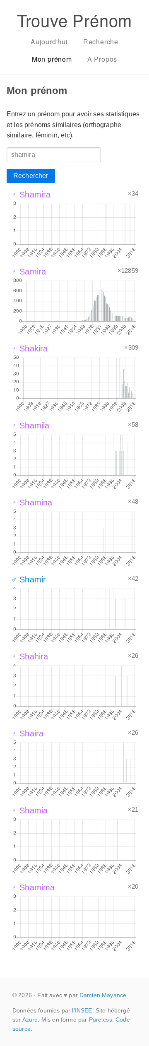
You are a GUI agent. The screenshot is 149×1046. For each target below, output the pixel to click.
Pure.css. (101, 1019)
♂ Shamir (28, 579)
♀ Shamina (31, 502)
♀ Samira (28, 271)
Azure (30, 1019)
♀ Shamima (33, 887)
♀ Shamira (30, 194)
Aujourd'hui (49, 41)
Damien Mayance (102, 995)
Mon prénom (52, 59)
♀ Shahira (29, 656)
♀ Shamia (29, 810)
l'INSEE (82, 1010)
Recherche (100, 41)
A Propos (102, 59)
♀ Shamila (30, 425)
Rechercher (30, 175)
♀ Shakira (29, 348)
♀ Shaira (27, 733)
